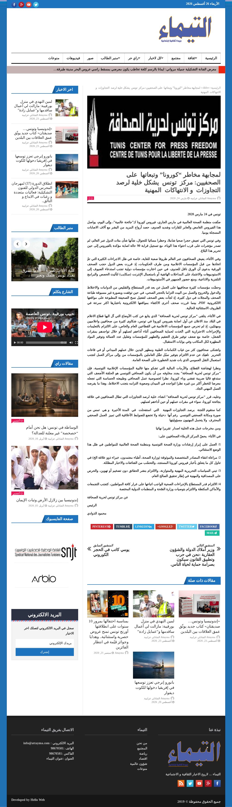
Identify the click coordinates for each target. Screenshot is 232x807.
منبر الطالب (109, 58)
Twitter (185, 526)
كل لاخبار (154, 58)
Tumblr (122, 526)
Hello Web (38, 800)
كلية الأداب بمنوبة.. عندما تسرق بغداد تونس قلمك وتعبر (48, 273)
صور (90, 58)
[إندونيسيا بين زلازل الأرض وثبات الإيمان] (44, 467)
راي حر (133, 58)
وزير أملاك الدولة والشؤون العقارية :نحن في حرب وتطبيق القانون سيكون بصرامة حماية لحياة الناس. (192, 555)
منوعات (53, 58)
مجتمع (176, 58)
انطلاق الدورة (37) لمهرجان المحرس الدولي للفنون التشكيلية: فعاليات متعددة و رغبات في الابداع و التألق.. (32, 192)
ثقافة (191, 58)
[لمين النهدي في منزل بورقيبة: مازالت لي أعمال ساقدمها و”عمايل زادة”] (153, 603)
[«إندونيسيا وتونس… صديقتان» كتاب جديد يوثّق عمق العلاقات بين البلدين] (199, 603)
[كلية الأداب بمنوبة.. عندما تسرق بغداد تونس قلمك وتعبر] (44, 259)
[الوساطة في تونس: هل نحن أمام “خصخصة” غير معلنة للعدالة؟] (44, 395)
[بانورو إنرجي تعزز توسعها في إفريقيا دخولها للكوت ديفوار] (153, 665)
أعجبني (16, 420)
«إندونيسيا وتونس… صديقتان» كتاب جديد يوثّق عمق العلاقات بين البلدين (199, 626)
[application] (44, 327)
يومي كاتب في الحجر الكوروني (111, 550)
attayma (119, 652)
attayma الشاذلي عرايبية (203, 198)
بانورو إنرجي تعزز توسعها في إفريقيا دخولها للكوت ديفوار (154, 687)
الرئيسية (211, 58)
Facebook (207, 526)
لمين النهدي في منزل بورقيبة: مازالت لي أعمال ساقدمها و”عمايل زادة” (154, 626)
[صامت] (71, 343)
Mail (210, 533)
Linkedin (142, 526)
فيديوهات (73, 58)
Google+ (164, 526)
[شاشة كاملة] (76, 343)
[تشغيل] (15, 343)
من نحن (142, 743)
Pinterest (100, 526)
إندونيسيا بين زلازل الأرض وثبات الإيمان (47, 500)
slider (206, 87)
